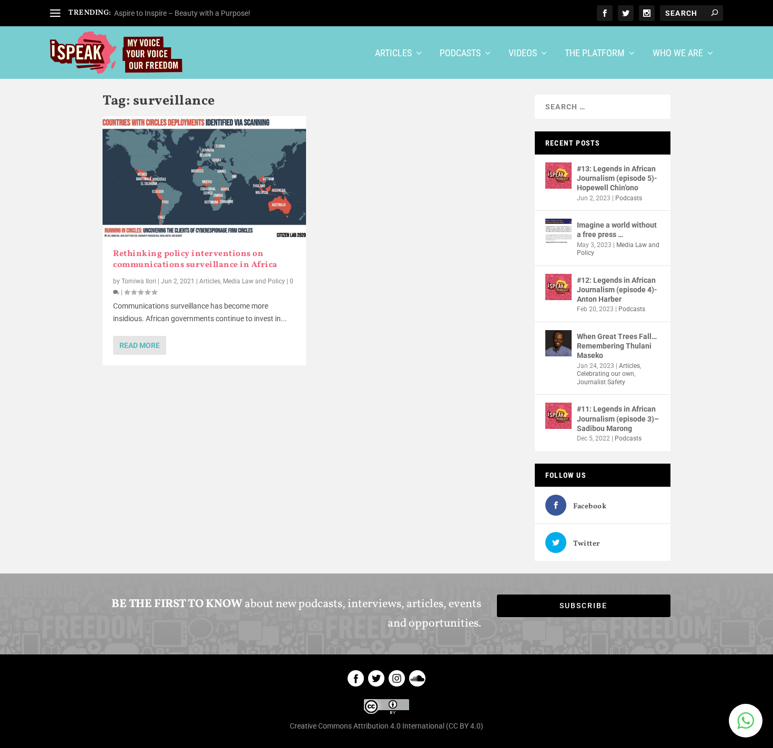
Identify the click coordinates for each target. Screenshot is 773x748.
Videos (522, 53)
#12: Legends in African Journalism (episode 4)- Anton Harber (617, 289)
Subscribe (583, 605)
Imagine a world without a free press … (617, 230)
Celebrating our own (605, 373)
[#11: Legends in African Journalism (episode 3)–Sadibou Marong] (558, 416)
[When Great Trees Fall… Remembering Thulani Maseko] (558, 343)
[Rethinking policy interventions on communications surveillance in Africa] (204, 177)
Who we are (678, 53)
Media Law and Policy (254, 281)
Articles (393, 53)
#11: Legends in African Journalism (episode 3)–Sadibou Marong (618, 418)
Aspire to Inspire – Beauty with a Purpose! (182, 13)
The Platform (595, 53)
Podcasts (460, 53)
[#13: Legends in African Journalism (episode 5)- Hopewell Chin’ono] (558, 175)
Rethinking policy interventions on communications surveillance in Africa (196, 259)
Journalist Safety (601, 382)
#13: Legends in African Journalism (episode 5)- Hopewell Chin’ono (617, 178)
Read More (139, 345)
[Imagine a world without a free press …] (558, 232)
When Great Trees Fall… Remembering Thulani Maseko (617, 346)
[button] (745, 720)
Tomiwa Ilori (138, 281)
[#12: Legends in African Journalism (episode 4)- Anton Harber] (558, 287)
